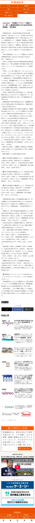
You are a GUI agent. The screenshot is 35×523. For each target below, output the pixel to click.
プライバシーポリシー (9, 517)
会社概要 (9, 515)
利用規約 (26, 515)
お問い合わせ (26, 517)
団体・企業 (5, 302)
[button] (28, 309)
